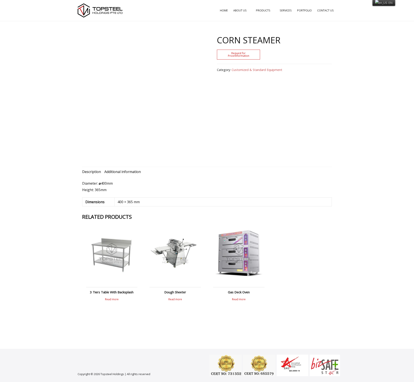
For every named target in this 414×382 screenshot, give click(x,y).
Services (286, 10)
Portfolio (304, 10)
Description (91, 171)
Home (224, 10)
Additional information (122, 171)
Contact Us (325, 10)
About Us (240, 10)
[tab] (91, 172)
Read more (112, 299)
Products (263, 10)
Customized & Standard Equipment (257, 70)
